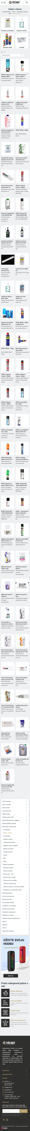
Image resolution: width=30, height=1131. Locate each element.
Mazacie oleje (7, 47)
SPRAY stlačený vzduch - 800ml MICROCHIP (6, 375)
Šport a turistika (6, 804)
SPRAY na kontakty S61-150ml (7, 430)
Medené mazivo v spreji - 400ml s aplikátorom (21, 76)
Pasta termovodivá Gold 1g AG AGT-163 (7, 678)
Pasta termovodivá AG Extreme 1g (7, 186)
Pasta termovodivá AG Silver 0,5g (21, 678)
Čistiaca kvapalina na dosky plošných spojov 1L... (7, 131)
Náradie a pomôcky (8, 848)
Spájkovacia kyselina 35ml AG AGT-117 (7, 540)
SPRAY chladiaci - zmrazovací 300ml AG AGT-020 (22, 458)
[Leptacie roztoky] (21, 23)
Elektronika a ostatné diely (9, 826)
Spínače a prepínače (8, 864)
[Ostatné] (21, 39)
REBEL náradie (6, 814)
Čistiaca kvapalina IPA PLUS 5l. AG (22, 760)
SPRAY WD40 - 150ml (7, 348)
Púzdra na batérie (7, 871)
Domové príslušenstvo (8, 896)
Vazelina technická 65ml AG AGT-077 (7, 242)
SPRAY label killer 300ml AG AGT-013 (6, 458)
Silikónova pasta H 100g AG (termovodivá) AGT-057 (7, 595)
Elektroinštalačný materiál (9, 823)
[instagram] (7, 1120)
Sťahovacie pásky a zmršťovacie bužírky (13, 886)
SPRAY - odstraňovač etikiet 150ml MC (22, 512)
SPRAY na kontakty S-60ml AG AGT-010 (22, 430)
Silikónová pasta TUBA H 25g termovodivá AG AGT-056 (7, 568)
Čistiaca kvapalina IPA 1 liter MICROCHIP (7, 214)
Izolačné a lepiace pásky (9, 883)
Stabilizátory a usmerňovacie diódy (12, 890)
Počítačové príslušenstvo (9, 912)
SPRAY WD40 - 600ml (22, 130)
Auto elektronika (6, 811)
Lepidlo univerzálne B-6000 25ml (21, 103)
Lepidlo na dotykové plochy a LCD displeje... (7, 103)
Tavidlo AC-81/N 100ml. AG (20, 297)
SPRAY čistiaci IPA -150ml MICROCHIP (6, 512)
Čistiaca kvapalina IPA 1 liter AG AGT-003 (7, 786)
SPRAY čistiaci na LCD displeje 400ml (7, 75)
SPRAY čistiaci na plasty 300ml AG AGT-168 (7, 484)
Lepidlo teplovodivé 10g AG (22, 706)
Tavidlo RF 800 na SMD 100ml (6, 297)
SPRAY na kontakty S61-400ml (21, 403)
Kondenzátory (7, 836)
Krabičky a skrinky (7, 839)
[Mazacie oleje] (7, 39)
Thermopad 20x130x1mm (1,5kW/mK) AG (5, 270)
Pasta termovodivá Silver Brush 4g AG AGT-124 (21, 623)
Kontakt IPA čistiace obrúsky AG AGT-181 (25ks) (7, 159)
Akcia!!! (4, 921)
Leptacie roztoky (22, 30)
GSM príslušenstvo (7, 893)
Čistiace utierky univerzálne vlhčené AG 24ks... (22, 734)
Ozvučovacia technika (8, 902)
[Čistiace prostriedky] (7, 23)
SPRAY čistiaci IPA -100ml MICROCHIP (21, 214)
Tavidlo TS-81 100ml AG (22, 269)
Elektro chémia (7, 833)
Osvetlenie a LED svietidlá (9, 905)
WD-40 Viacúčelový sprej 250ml (21, 349)
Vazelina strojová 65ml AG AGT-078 (21, 242)
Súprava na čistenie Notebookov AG (7, 323)
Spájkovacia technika (7, 915)
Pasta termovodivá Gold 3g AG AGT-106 (22, 651)
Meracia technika (6, 899)
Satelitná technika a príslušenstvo (11, 918)
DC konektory (6, 829)
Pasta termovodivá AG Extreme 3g (21, 158)
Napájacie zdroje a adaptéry (10, 845)
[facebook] (3, 1120)
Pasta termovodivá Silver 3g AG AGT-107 (7, 651)
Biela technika (6, 807)
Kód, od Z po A (12, 55)
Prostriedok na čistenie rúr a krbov (7, 623)
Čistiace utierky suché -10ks (6, 760)
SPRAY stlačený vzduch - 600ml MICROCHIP (20, 186)
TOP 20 (4, 928)
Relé (4, 858)
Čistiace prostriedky (7, 30)
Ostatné (21, 47)
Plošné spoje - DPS (8, 874)
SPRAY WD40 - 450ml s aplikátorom (22, 323)
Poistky (5, 855)
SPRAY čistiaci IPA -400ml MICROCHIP (21, 484)
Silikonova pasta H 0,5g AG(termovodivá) (21, 595)
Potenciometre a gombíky (10, 880)
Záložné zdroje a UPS (8, 817)
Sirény (4, 861)
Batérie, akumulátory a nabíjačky (10, 820)
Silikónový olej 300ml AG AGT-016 (22, 540)
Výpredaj (4, 924)
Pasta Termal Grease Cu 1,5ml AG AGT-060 (7, 706)
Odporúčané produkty (8, 931)
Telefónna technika (8, 867)
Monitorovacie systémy (8, 909)
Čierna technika (6, 801)
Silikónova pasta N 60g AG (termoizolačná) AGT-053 (22, 568)
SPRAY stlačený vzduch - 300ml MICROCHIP (6, 403)
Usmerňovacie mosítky (9, 877)
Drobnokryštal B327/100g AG (5, 734)
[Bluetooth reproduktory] (15, 957)
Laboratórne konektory (9, 842)
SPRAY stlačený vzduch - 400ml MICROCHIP (20, 375)
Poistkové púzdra (7, 852)
